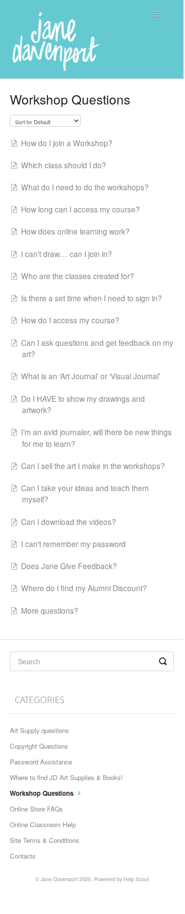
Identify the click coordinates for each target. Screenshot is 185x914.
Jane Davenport (59, 879)
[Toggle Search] (163, 661)
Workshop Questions (42, 793)
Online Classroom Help (43, 824)
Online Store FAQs (36, 808)
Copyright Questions (39, 746)
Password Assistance (41, 761)
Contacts (23, 856)
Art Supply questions (39, 730)
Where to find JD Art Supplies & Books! (66, 777)
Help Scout (136, 879)
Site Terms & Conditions (44, 840)
